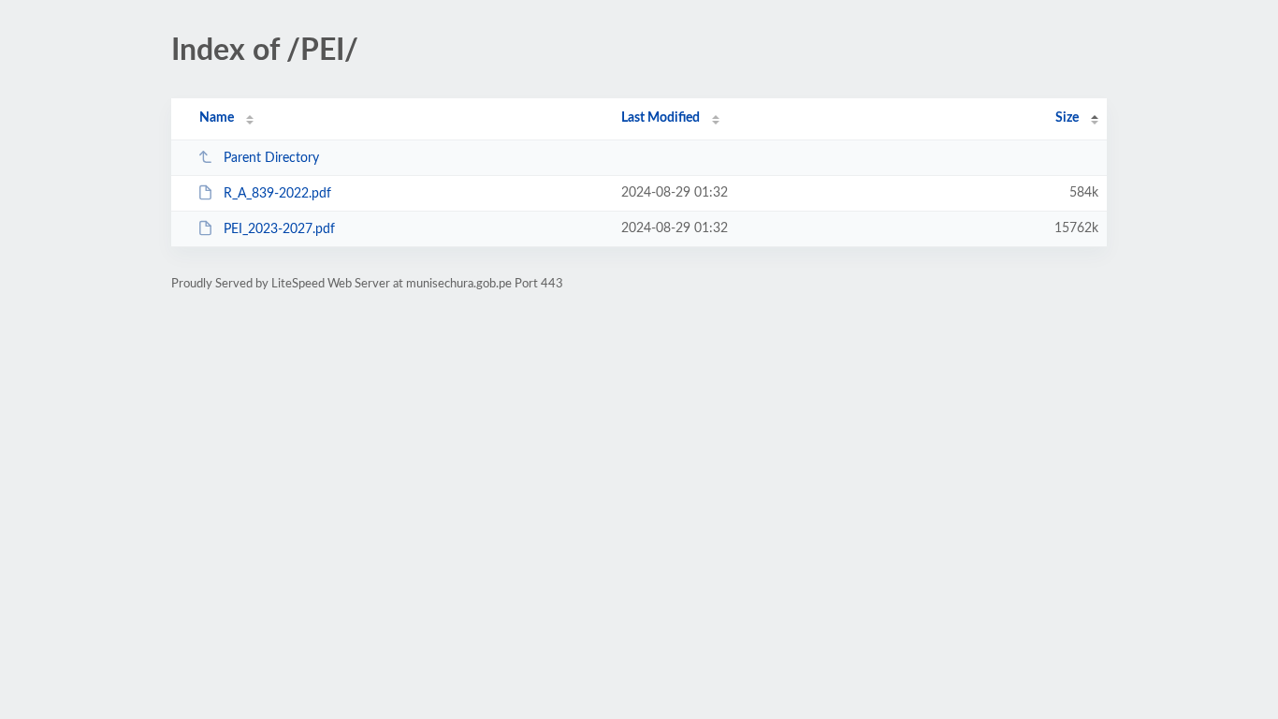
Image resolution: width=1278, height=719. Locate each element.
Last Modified (660, 118)
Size (1067, 118)
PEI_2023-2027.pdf (279, 229)
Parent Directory (271, 158)
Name (216, 118)
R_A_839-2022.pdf (277, 193)
